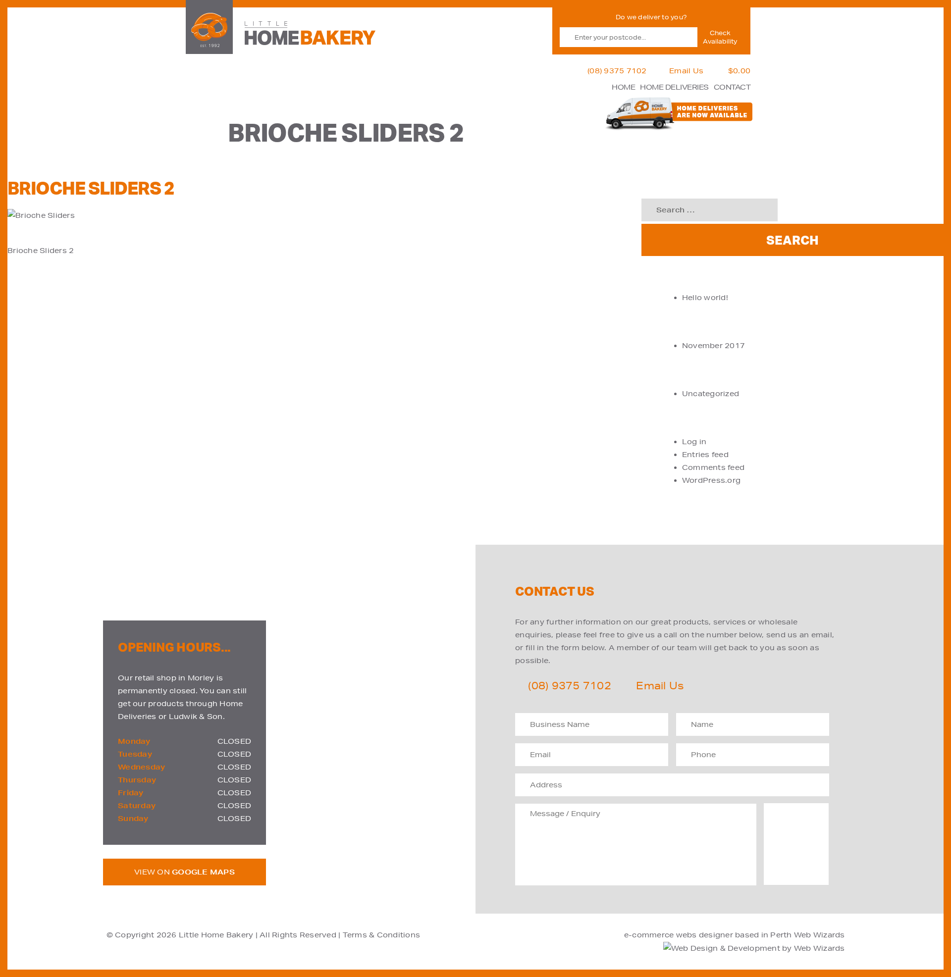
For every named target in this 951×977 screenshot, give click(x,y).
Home (623, 87)
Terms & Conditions (382, 934)
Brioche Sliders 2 (40, 250)
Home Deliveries (674, 87)
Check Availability (720, 37)
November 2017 (713, 345)
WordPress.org (711, 480)
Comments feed (713, 467)
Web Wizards (819, 934)
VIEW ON (184, 872)
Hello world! (705, 297)
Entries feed (705, 454)
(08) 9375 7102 (617, 70)
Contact (732, 87)
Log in (694, 441)
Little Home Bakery (216, 934)
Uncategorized (710, 393)
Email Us (686, 70)
